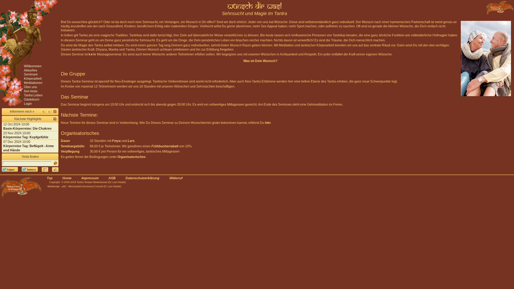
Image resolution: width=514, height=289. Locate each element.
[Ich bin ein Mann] (49, 111)
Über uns (30, 87)
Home (66, 178)
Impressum (90, 178)
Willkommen (33, 66)
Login (28, 103)
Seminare (31, 74)
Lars (131, 140)
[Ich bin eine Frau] (43, 111)
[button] (54, 111)
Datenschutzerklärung (142, 178)
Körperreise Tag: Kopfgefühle (25, 137)
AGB (112, 178)
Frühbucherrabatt (164, 146)
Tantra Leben (33, 95)
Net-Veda (30, 91)
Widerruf (176, 178)
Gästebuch (31, 99)
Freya (116, 140)
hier (268, 122)
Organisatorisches (131, 157)
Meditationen (33, 82)
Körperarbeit (33, 78)
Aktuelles (30, 70)
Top (50, 178)
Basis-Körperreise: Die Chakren (27, 128)
